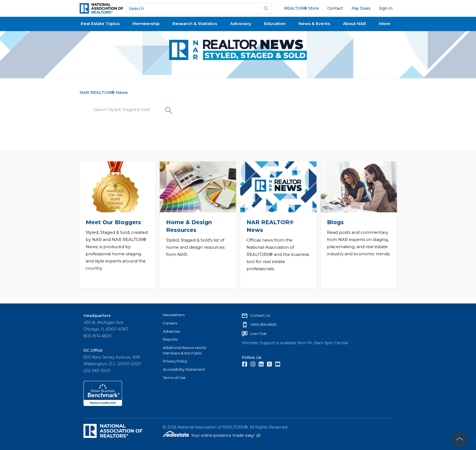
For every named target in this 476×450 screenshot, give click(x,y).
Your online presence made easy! (225, 435)
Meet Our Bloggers (113, 222)
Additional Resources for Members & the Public (185, 350)
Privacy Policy (175, 361)
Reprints (170, 339)
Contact (335, 8)
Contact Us (260, 315)
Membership (145, 23)
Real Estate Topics (100, 23)
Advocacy (240, 23)
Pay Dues (360, 8)
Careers (170, 323)
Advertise (171, 331)
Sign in (386, 8)
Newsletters (174, 315)
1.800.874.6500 (263, 324)
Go (265, 8)
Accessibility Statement (184, 369)
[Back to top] (459, 439)
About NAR (354, 23)
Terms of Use (174, 377)
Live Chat (258, 333)
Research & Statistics (194, 23)
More (384, 23)
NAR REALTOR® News (104, 92)
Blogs (335, 222)
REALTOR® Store (301, 8)
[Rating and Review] (102, 404)
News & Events (314, 23)
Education (275, 23)
